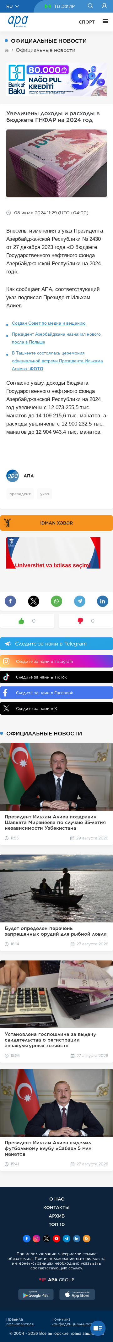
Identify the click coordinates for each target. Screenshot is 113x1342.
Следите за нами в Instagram (44, 661)
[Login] (104, 6)
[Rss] (86, 1239)
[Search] (90, 6)
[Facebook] (26, 1239)
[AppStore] (77, 1295)
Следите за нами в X (36, 708)
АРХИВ (57, 1215)
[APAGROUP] (56, 1279)
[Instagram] (36, 1239)
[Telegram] (66, 1239)
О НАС (56, 1199)
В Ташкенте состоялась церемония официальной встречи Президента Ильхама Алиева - (57, 360)
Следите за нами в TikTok (41, 677)
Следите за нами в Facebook (44, 692)
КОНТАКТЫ (56, 1207)
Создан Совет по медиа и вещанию (49, 323)
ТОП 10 (57, 1224)
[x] (46, 1239)
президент (20, 494)
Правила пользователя (20, 1321)
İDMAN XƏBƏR (56, 522)
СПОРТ (87, 22)
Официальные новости (45, 50)
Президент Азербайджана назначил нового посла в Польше (56, 338)
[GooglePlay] (36, 1295)
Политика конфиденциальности (73, 1321)
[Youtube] (56, 1239)
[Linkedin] (76, 1239)
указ (44, 494)
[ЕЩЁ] (104, 22)
